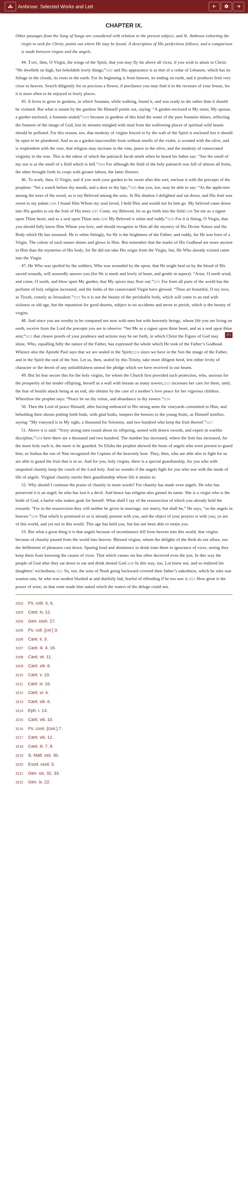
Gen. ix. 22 (38, 781)
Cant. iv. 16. (39, 683)
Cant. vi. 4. (38, 692)
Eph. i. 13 (37, 710)
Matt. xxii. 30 (45, 755)
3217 (209, 422)
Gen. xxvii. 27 (41, 621)
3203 (85, 117)
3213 (28, 336)
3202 (109, 70)
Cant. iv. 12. (39, 612)
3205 (133, 188)
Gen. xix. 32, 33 (43, 773)
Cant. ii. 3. (38, 639)
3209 (104, 219)
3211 (157, 282)
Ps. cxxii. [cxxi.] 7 (44, 728)
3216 (166, 399)
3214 (136, 352)
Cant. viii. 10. (40, 719)
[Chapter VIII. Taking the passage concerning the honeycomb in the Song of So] (214, 6)
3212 (76, 297)
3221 (59, 571)
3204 (101, 164)
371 (228, 335)
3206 (53, 203)
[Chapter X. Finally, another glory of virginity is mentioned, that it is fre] (238, 6)
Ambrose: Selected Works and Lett (55, 6)
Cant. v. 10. (39, 674)
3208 (189, 211)
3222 (192, 579)
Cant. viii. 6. (39, 665)
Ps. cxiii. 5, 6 (40, 603)
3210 (170, 219)
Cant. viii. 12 (40, 737)
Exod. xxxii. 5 (41, 764)
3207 (95, 211)
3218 (39, 438)
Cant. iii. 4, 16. (42, 647)
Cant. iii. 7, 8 (40, 746)
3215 (167, 383)
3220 (130, 563)
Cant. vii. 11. (40, 656)
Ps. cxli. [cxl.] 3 (42, 630)
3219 (34, 516)
